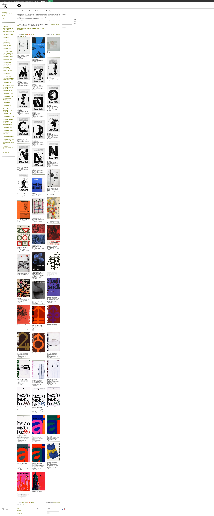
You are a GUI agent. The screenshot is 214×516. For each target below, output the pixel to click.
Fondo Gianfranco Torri (7, 75)
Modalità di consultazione (7, 16)
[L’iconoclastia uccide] (53, 104)
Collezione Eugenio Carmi (8, 87)
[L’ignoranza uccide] (38, 166)
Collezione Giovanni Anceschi (9, 80)
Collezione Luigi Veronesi (8, 134)
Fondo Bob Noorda (7, 64)
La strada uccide (21, 138)
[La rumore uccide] (23, 191)
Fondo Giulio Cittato (7, 45)
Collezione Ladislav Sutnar (8, 127)
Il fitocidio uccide (51, 134)
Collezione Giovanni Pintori (8, 122)
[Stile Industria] (38, 298)
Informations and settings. (40, 1)
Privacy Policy (19, 513)
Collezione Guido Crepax (8, 93)
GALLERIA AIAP (5, 155)
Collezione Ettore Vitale (7, 137)
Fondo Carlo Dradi (6, 50)
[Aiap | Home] (19, 7)
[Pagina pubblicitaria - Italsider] (23, 53)
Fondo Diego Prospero (7, 67)
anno (23, 34)
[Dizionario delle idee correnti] (38, 243)
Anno (74, 25)
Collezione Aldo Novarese (8, 118)
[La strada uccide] (23, 135)
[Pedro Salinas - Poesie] (53, 218)
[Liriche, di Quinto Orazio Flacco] (23, 245)
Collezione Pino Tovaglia (8, 130)
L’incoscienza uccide (22, 82)
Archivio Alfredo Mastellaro (8, 31)
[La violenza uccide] (53, 159)
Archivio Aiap (5, 26)
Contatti (3, 20)
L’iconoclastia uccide (52, 106)
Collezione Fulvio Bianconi (8, 82)
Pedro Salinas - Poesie (52, 220)
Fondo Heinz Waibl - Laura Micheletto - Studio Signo (8, 79)
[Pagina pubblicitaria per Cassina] (23, 272)
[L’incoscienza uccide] (23, 79)
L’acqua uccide (35, 141)
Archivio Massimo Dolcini (8, 28)
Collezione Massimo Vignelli (8, 136)
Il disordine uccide (36, 85)
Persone (3, 15)
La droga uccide (36, 113)
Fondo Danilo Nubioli (7, 65)
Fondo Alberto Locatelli (7, 59)
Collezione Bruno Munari (8, 113)
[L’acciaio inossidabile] (23, 323)
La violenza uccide (51, 162)
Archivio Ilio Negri (7, 29)
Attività (3, 18)
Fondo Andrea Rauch (7, 70)
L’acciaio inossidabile (22, 324)
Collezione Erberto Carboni (8, 85)
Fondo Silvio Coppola (7, 48)
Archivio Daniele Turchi (7, 36)
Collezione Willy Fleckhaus (8, 95)
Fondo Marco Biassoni (7, 40)
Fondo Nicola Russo (7, 71)
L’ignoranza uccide (36, 169)
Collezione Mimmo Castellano (9, 88)
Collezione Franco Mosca (8, 111)
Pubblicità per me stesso (37, 60)
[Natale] (53, 50)
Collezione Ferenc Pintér (8, 121)
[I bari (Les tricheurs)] (53, 244)
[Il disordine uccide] (38, 82)
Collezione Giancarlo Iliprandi (9, 104)
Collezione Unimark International (7, 133)
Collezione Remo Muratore (8, 114)
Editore (74, 23)
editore (29, 34)
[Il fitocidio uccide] (53, 131)
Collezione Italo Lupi (7, 107)
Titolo (74, 21)
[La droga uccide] (38, 110)
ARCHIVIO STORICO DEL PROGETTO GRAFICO (7, 24)
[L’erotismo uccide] (23, 163)
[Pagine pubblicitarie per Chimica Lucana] (38, 270)
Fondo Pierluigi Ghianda (8, 56)
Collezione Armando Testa (8, 129)
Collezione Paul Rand (7, 124)
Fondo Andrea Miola (7, 61)
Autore (74, 19)
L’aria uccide (20, 110)
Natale (48, 52)
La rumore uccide (21, 193)
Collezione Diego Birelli (7, 84)
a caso (32, 34)
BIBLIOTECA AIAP (5, 152)
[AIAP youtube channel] (64, 509)
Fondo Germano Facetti (8, 53)
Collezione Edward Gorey (8, 96)
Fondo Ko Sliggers (6, 73)
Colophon (19, 510)
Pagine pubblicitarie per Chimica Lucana (37, 274)
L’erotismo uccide (21, 165)
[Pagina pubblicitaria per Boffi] (23, 218)
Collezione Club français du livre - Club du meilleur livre (8, 140)
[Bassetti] (38, 191)
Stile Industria (35, 300)
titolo (26, 34)
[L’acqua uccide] (38, 138)
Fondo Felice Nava (7, 62)
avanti (24, 36)
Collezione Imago (6, 102)
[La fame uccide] (53, 76)
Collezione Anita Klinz (7, 105)
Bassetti (34, 193)
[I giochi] (38, 214)
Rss (17, 514)
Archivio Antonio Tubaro (8, 34)
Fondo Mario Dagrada (7, 51)
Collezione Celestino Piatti (8, 119)
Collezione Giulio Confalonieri (9, 91)
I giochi (34, 216)
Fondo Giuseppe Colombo (8, 46)
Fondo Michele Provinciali (8, 68)
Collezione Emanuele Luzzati (9, 108)
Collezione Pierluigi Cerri (8, 90)
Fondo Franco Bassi (7, 37)
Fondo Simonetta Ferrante (8, 54)
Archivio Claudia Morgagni (8, 32)
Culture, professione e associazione (6, 12)
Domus (19, 298)
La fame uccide (50, 78)
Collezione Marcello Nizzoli (8, 116)
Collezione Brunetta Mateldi (8, 110)
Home (18, 508)
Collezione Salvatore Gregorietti (7, 99)
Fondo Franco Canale (7, 43)
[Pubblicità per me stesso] (38, 58)
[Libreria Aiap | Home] (9, 5)
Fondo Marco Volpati (7, 76)
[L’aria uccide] (23, 107)
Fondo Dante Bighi (6, 42)
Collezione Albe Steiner (7, 125)
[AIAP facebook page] (62, 509)
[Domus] (23, 296)
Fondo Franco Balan (7, 39)
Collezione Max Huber (7, 100)
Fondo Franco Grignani (7, 57)
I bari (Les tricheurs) (51, 247)
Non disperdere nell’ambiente (7, 13)
